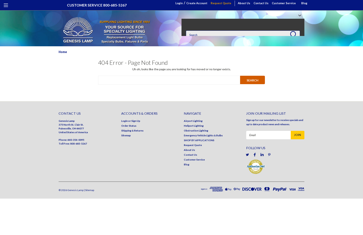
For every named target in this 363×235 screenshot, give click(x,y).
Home (63, 52)
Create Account (196, 3)
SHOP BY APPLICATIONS (199, 140)
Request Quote (221, 3)
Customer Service (284, 3)
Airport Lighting (193, 120)
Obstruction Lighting (196, 130)
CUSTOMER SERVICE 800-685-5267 (97, 5)
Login (179, 3)
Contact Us (261, 3)
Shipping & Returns (132, 130)
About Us (244, 3)
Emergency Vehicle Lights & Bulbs (203, 135)
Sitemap (126, 135)
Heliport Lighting (194, 125)
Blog (304, 3)
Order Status (128, 125)
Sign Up (135, 120)
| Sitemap (89, 190)
